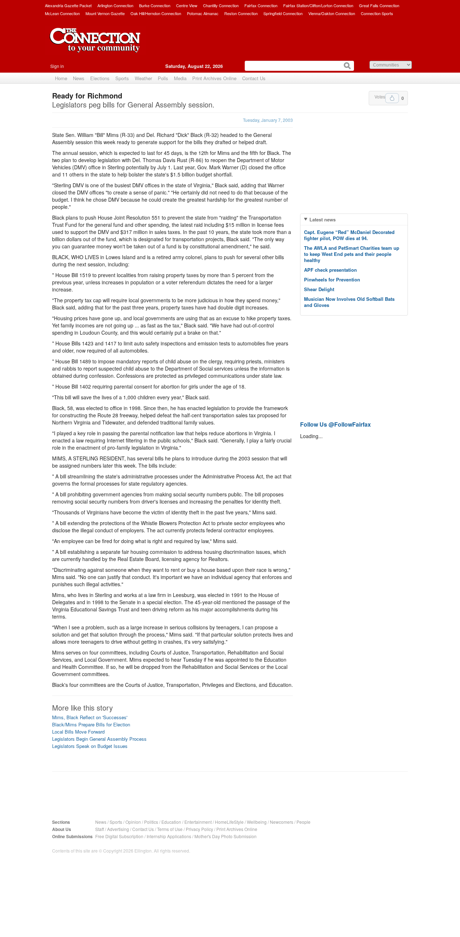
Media (180, 78)
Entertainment (198, 822)
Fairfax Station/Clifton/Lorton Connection (318, 5)
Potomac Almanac (202, 13)
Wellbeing (257, 822)
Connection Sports (377, 13)
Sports (122, 78)
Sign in (57, 66)
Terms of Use (170, 829)
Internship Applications (169, 836)
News (78, 78)
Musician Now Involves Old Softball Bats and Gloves (349, 301)
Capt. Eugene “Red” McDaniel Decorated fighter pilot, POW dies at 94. (349, 235)
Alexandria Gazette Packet (68, 5)
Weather (143, 78)
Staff (99, 829)
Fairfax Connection (260, 5)
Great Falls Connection (379, 5)
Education (171, 822)
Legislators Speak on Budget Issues (90, 746)
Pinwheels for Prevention (332, 279)
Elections (100, 78)
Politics (151, 822)
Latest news (322, 219)
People (303, 822)
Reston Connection (241, 13)
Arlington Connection (115, 5)
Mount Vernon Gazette (105, 13)
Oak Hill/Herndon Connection (155, 13)
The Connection (95, 45)
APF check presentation (330, 269)
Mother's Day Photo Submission (225, 836)
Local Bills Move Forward (78, 731)
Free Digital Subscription (119, 836)
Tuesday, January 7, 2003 (268, 120)
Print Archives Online (214, 78)
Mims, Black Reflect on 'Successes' (89, 717)
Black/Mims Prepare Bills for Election (91, 724)
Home (61, 78)
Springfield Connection (283, 13)
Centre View (186, 5)
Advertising (118, 829)
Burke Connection (154, 5)
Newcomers (281, 822)
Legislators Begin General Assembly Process (99, 738)
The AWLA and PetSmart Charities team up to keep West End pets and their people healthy (351, 253)
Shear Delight (319, 289)
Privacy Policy (199, 829)
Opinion (133, 822)
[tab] (354, 219)
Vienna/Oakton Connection (331, 13)
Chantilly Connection (221, 5)
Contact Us (254, 78)
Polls (163, 78)
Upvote (392, 98)
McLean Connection (62, 13)
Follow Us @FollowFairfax (335, 424)
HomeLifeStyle (229, 822)
